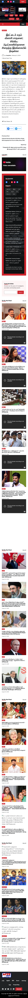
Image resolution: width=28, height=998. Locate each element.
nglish (23, 1)
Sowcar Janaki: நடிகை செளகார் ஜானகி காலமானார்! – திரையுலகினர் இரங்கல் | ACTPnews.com (13, 723)
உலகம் (19, 189)
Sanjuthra (8, 55)
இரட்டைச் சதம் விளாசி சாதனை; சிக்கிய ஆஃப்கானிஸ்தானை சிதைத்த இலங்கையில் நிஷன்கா (14, 43)
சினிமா (7, 191)
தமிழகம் (12, 191)
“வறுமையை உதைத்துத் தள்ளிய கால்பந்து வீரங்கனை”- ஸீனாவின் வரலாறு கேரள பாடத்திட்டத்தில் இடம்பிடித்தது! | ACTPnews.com (14, 939)
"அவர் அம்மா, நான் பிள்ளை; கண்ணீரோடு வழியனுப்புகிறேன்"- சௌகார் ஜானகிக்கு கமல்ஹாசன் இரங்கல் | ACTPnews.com (13, 750)
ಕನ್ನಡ (17, 19)
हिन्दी (16, 15)
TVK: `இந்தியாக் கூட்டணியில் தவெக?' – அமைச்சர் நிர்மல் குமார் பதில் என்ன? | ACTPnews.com (13, 451)
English (11, 15)
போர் (17, 191)
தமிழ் (6, 15)
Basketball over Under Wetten (14, 198)
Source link (5, 117)
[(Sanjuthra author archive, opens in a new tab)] (3, 56)
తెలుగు (21, 15)
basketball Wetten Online (12, 211)
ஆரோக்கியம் (8, 189)
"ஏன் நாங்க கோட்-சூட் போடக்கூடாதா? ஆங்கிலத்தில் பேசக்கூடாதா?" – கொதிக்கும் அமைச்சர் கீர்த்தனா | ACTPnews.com (13, 410)
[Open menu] (3, 24)
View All (24, 154)
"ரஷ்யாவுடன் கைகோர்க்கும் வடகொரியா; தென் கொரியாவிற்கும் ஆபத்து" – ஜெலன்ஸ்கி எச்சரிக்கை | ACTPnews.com (13, 660)
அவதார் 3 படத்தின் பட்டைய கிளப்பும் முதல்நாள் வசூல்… (13, 233)
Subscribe (19, 989)
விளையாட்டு (4, 30)
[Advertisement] (14, 533)
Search (21, 292)
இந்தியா (14, 189)
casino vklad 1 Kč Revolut (12, 247)
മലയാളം (11, 19)
